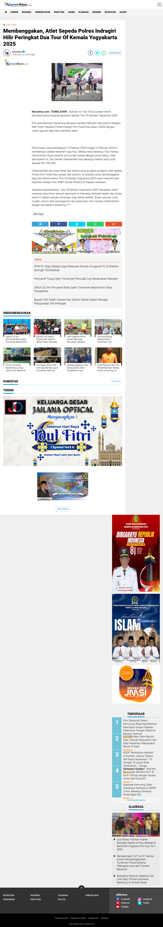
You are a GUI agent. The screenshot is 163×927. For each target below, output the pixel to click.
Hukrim (14, 12)
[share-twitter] (97, 52)
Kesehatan (110, 12)
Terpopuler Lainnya (136, 800)
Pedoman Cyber (78, 918)
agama (71, 12)
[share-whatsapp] (103, 52)
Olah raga (11, 24)
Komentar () (115, 53)
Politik (61, 899)
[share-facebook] (90, 52)
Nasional (27, 12)
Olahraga (83, 12)
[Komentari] (113, 224)
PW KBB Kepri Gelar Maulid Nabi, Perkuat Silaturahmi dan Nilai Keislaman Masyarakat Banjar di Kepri (140, 741)
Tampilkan (115, 381)
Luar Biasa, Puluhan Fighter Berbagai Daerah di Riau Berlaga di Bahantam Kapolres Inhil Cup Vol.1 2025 (136, 844)
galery (123, 12)
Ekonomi (96, 12)
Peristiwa (59, 12)
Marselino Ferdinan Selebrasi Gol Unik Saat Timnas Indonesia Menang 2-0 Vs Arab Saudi (135, 879)
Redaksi (104, 918)
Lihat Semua (62, 509)
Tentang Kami (61, 918)
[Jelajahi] (159, 4)
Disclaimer (93, 918)
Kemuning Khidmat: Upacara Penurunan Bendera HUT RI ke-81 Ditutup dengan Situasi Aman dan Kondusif (139, 773)
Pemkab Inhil (92, 895)
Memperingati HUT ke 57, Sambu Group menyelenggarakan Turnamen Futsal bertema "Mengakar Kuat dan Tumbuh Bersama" (135, 863)
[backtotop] (81, 888)
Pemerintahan (42, 12)
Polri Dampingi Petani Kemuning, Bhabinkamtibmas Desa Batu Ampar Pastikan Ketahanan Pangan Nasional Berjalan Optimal (139, 727)
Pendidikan (9, 899)
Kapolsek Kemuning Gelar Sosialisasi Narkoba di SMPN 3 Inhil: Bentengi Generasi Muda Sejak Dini (139, 789)
